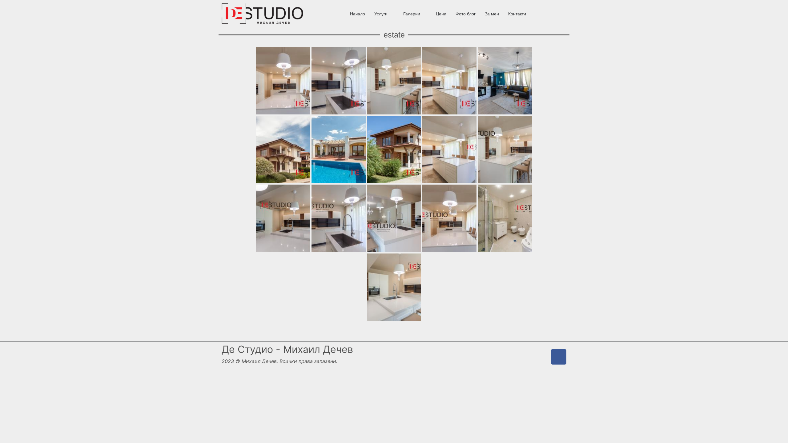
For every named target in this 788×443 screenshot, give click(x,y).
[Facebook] (558, 357)
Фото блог (466, 13)
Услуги (381, 13)
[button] (384, 14)
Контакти (517, 13)
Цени (441, 13)
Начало (357, 13)
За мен (492, 13)
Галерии (411, 13)
